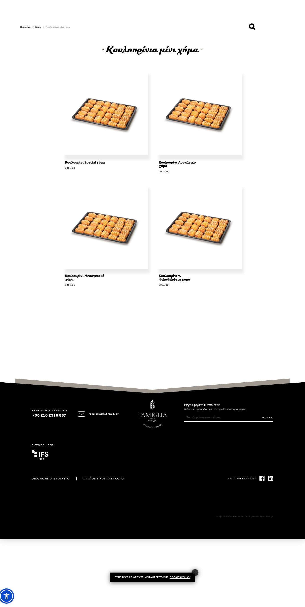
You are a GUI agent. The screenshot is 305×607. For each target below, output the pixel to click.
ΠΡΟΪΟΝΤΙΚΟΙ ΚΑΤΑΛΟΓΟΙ (104, 478)
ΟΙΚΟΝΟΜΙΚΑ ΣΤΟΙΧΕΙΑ (50, 478)
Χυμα (38, 27)
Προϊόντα (25, 27)
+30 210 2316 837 (49, 416)
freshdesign (268, 516)
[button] (6, 596)
